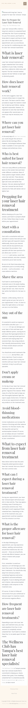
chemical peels (6, 355)
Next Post (14, 693)
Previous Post (14, 689)
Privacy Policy (5, 703)
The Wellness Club (7, 668)
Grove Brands (22, 703)
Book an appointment (9, 680)
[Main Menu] (25, 3)
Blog (4, 25)
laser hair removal (19, 136)
